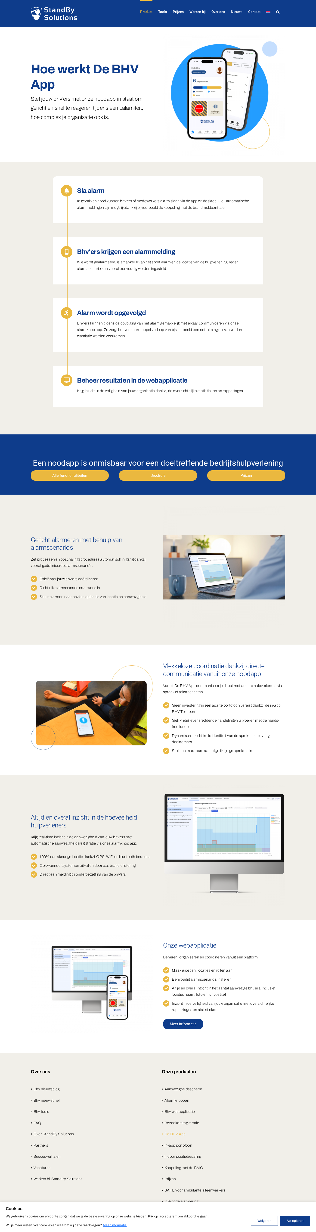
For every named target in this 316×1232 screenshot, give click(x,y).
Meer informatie (115, 1225)
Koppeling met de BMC (183, 1168)
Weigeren (264, 1221)
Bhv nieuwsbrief (47, 1100)
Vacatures (42, 1168)
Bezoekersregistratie (181, 1123)
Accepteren (295, 1221)
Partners (41, 1145)
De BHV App (175, 1134)
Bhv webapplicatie (179, 1111)
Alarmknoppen (176, 1100)
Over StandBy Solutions (54, 1134)
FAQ (37, 1123)
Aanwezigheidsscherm (183, 1089)
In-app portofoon (178, 1145)
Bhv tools (41, 1111)
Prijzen (170, 1179)
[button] (277, 11)
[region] (158, 1217)
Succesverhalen (47, 1156)
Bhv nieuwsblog (46, 1089)
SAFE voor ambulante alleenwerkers (195, 1190)
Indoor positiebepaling (182, 1156)
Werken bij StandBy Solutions (58, 1179)
